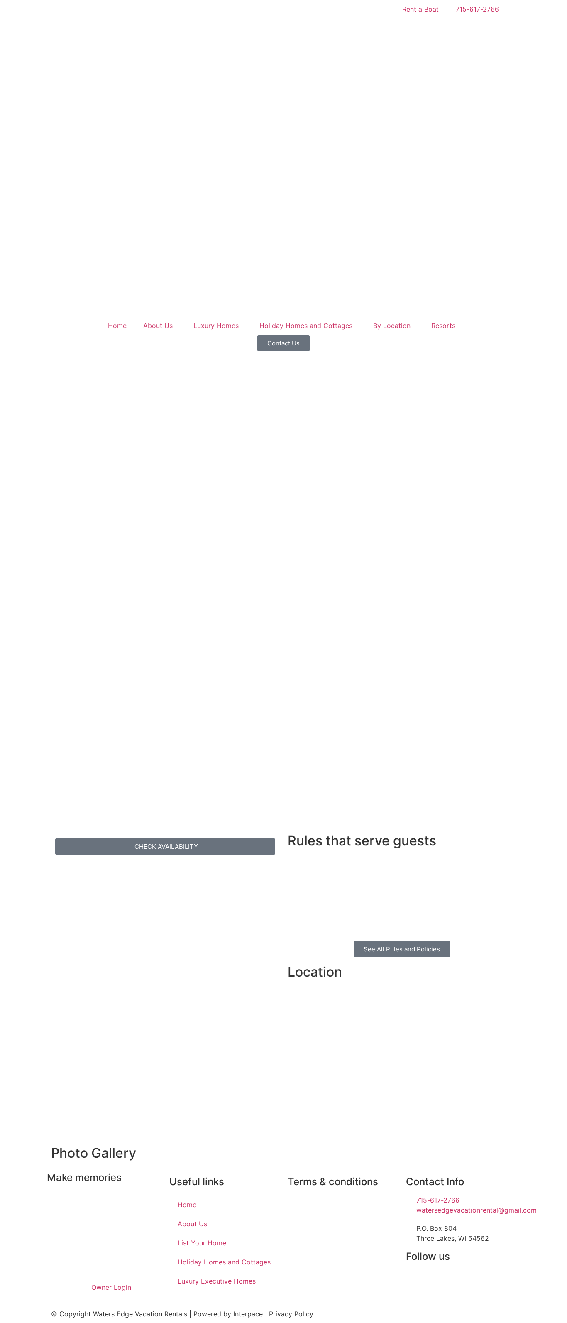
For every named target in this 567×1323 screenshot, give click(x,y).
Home (117, 325)
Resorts (443, 325)
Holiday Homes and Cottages (305, 325)
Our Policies (306, 1200)
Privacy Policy (291, 1314)
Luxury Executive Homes (217, 1281)
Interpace (248, 1314)
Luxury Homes (216, 325)
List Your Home (202, 1243)
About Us (158, 325)
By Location (392, 325)
